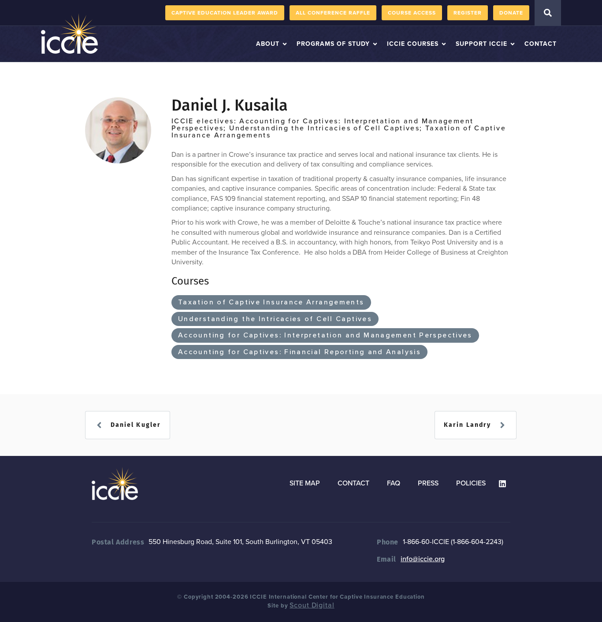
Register (467, 13)
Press (428, 483)
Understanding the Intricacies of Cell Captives (275, 319)
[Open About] (285, 43)
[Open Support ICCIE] (512, 43)
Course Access (412, 13)
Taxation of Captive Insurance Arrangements (271, 302)
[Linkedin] (502, 484)
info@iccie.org (423, 559)
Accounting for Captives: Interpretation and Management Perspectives (325, 335)
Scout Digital (312, 605)
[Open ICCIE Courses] (444, 43)
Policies (471, 483)
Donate (511, 13)
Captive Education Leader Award (224, 13)
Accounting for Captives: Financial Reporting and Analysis (299, 352)
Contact (353, 483)
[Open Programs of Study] (375, 43)
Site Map (305, 483)
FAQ (393, 483)
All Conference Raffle (333, 13)
